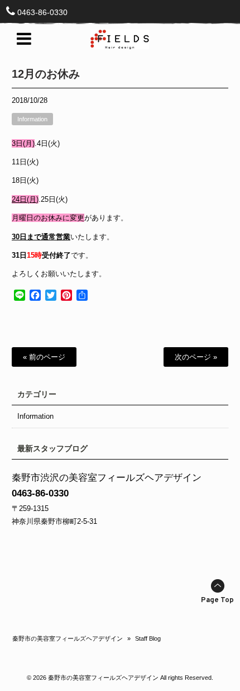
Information (32, 119)
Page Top (217, 600)
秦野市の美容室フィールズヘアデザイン (67, 638)
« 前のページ (44, 357)
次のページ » (196, 357)
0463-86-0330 (42, 12)
